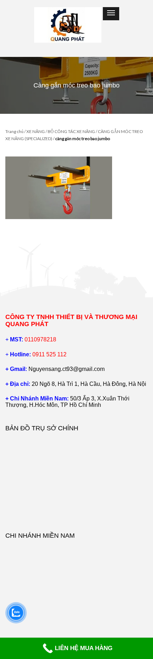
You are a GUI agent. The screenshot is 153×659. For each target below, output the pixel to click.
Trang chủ (14, 131)
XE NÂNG (35, 131)
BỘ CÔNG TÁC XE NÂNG (71, 131)
